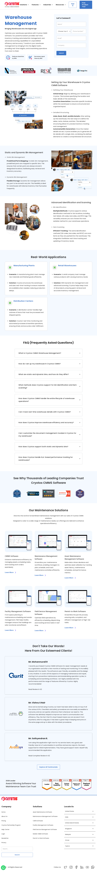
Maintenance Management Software (45, 816)
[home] (12, 4)
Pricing (4, 821)
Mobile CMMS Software (40, 834)
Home (3, 812)
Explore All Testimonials (48, 767)
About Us (4, 816)
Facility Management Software (43, 825)
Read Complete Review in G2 (39, 756)
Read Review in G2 (35, 689)
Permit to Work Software (41, 838)
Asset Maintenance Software (42, 812)
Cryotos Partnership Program (11, 825)
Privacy (4, 843)
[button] (24, 5)
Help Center (5, 829)
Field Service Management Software (45, 829)
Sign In (72, 5)
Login (3, 834)
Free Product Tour (85, 5)
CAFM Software (38, 821)
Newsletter (5, 838)
